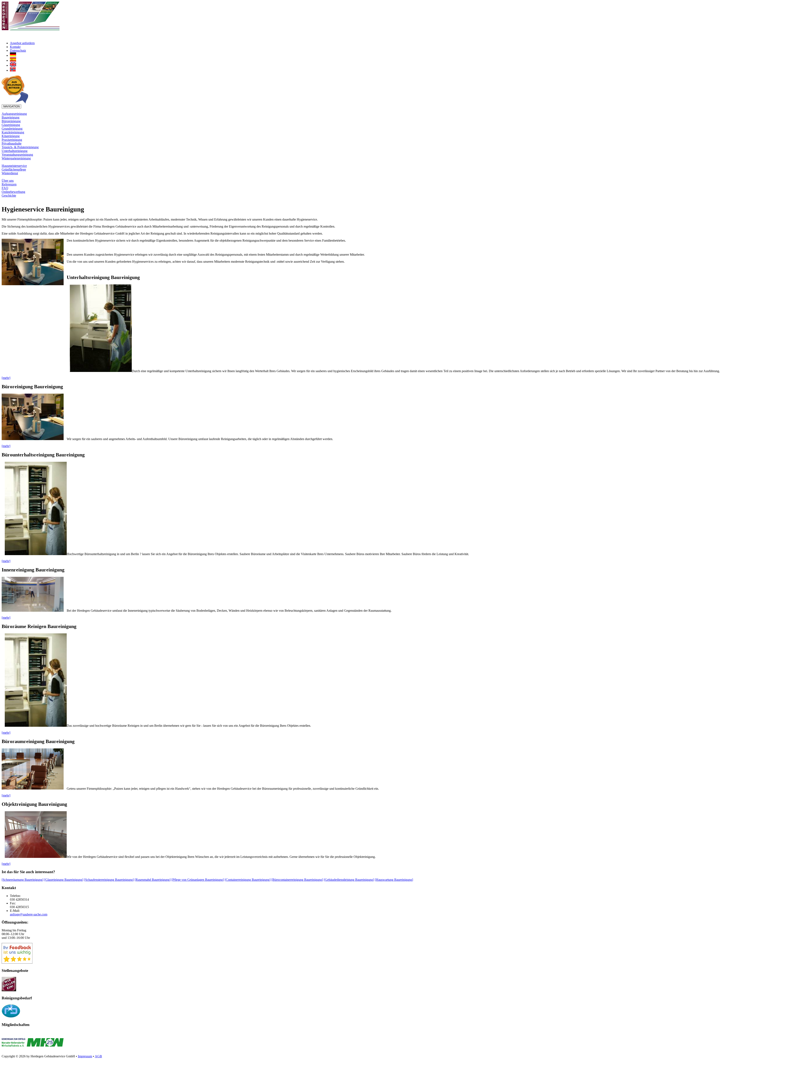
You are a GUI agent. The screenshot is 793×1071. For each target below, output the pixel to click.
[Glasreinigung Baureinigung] (63, 879)
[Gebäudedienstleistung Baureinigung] (349, 879)
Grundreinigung (12, 128)
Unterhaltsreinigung (14, 151)
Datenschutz (18, 50)
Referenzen (9, 184)
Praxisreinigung (12, 139)
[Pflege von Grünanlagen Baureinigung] (197, 879)
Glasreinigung (11, 125)
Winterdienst (10, 173)
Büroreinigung (11, 121)
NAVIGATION (11, 106)
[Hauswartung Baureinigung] (394, 879)
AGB (98, 1056)
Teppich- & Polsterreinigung (20, 147)
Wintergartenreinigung (16, 158)
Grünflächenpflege (14, 169)
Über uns (8, 180)
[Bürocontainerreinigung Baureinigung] (297, 879)
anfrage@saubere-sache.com (28, 914)
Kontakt (15, 47)
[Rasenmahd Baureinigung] (153, 879)
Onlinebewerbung (13, 192)
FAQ (5, 188)
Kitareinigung (11, 136)
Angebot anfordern (22, 43)
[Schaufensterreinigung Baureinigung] (109, 879)
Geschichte (9, 195)
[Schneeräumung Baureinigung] (22, 879)
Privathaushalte (11, 143)
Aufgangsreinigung (14, 113)
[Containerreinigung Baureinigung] (248, 879)
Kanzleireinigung (13, 132)
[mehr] (6, 378)
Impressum (85, 1056)
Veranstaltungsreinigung (17, 154)
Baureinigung (10, 117)
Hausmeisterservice (14, 165)
